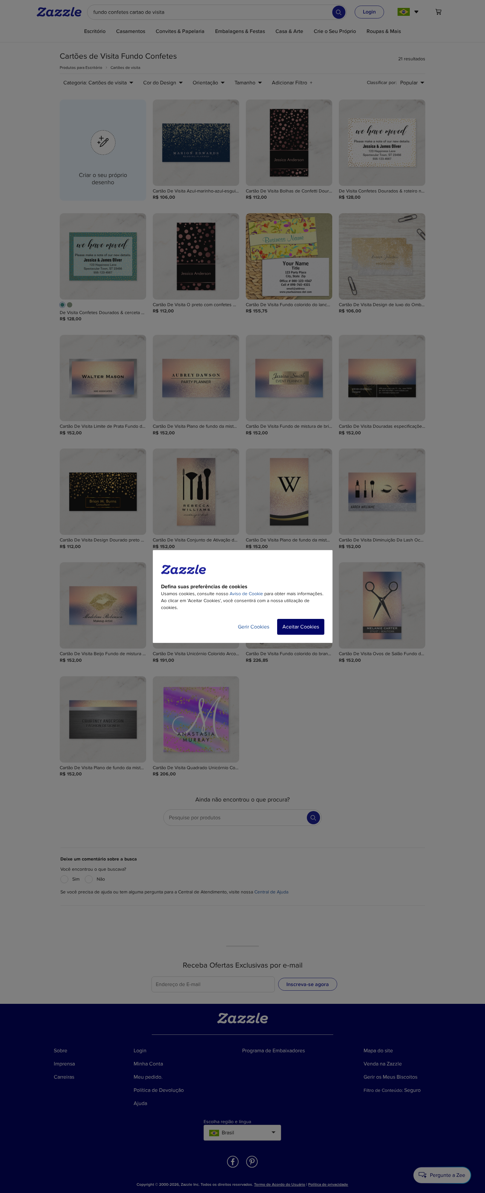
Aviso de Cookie (246, 593)
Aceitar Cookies (300, 627)
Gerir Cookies (253, 627)
